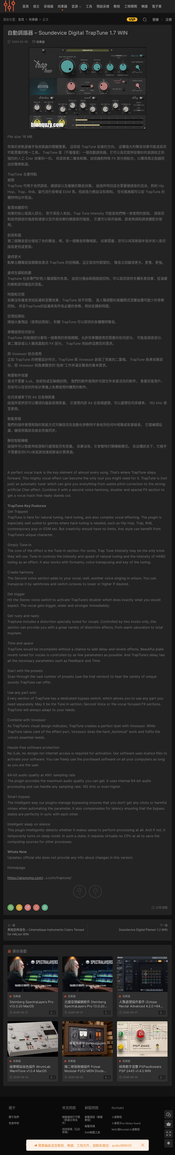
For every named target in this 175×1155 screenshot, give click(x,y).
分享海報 (161, 907)
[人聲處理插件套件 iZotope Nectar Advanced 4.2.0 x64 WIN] (142, 974)
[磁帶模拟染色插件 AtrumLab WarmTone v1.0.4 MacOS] (32, 1039)
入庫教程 (117, 1117)
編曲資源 (9, 6)
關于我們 (14, 1117)
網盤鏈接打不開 (71, 1117)
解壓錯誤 (90, 1117)
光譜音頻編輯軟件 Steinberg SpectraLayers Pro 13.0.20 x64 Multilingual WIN (85, 1004)
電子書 (157, 6)
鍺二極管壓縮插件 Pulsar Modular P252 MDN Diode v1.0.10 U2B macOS (84, 1069)
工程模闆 (130, 6)
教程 (117, 6)
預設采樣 (102, 6)
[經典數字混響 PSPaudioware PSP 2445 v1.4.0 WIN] (142, 1039)
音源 (74, 6)
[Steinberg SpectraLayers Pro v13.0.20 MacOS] (32, 974)
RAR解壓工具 (92, 1132)
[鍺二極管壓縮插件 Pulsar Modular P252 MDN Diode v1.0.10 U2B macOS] (87, 1039)
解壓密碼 (90, 1126)
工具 (89, 6)
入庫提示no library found (126, 1123)
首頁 (25, 6)
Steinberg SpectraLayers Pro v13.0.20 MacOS (31, 1004)
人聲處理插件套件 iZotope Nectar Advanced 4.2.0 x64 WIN (139, 1004)
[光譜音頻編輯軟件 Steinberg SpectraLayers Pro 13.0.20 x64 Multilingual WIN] (87, 974)
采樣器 (48, 6)
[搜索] (145, 19)
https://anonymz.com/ (25, 878)
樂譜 (144, 6)
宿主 (36, 6)
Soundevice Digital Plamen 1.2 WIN (143, 929)
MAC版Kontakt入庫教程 (126, 1129)
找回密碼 (67, 1129)
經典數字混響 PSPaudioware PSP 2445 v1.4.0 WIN (140, 1069)
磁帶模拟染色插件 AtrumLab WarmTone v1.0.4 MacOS (30, 1069)
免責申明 (14, 1123)
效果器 (62, 6)
